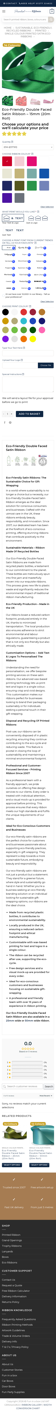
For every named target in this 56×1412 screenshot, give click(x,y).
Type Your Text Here (13, 348)
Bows (5, 1256)
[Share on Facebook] (4, 422)
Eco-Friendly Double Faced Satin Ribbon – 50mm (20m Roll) (40, 1154)
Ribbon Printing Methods (17, 1324)
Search (49, 1086)
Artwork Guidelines (13, 1330)
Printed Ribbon (11, 1234)
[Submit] (51, 19)
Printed (40, 30)
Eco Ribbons (9, 1262)
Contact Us (8, 1279)
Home (8, 27)
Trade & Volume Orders (16, 1335)
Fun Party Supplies (13, 1392)
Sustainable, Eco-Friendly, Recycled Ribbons (29, 29)
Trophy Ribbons (12, 1245)
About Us (7, 1364)
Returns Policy (10, 1302)
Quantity (7, 142)
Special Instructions (13, 374)
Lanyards (7, 1251)
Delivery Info (9, 1341)
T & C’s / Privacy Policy (15, 1346)
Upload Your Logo (12, 360)
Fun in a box (9, 1375)
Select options (12, 1165)
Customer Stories (12, 1369)
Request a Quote (12, 1285)
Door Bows (8, 1386)
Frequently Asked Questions (19, 1319)
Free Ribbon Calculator (16, 1290)
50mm (29, 1020)
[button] (4, 11)
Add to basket (29, 414)
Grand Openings (12, 1240)
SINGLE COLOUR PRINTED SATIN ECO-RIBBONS (28, 35)
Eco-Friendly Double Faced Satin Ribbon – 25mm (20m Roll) (13, 1154)
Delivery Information (14, 1296)
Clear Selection (47, 207)
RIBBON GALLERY (32, 1405)
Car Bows (7, 1380)
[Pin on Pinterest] (10, 422)
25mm (10, 1020)
